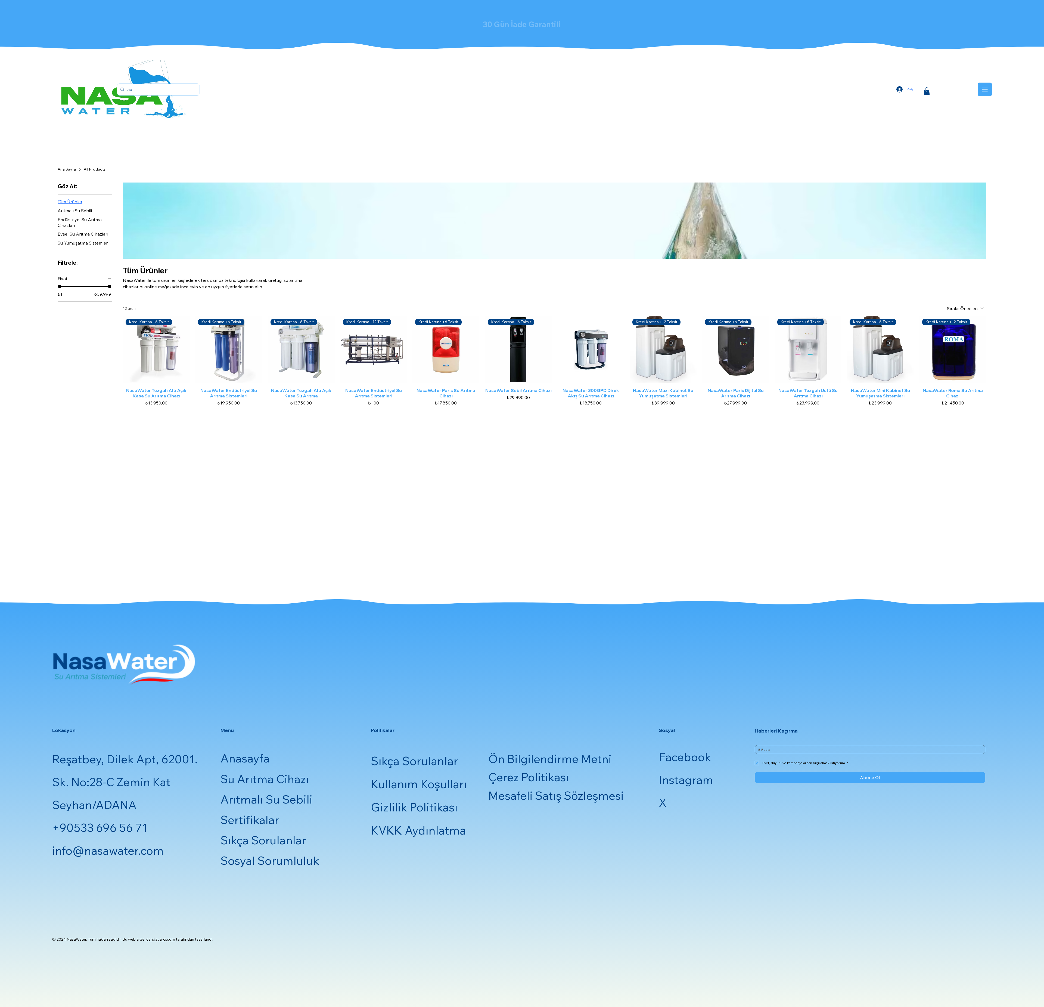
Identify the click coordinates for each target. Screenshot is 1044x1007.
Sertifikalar (249, 820)
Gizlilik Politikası (414, 807)
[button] (927, 91)
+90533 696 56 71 (99, 827)
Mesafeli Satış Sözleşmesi (556, 795)
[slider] (59, 286)
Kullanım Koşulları (419, 784)
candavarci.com (160, 939)
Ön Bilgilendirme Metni (549, 759)
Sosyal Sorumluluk (269, 860)
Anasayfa (245, 758)
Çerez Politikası (528, 777)
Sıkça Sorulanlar (263, 840)
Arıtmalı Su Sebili (266, 799)
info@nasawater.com (108, 850)
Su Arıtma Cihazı (264, 779)
